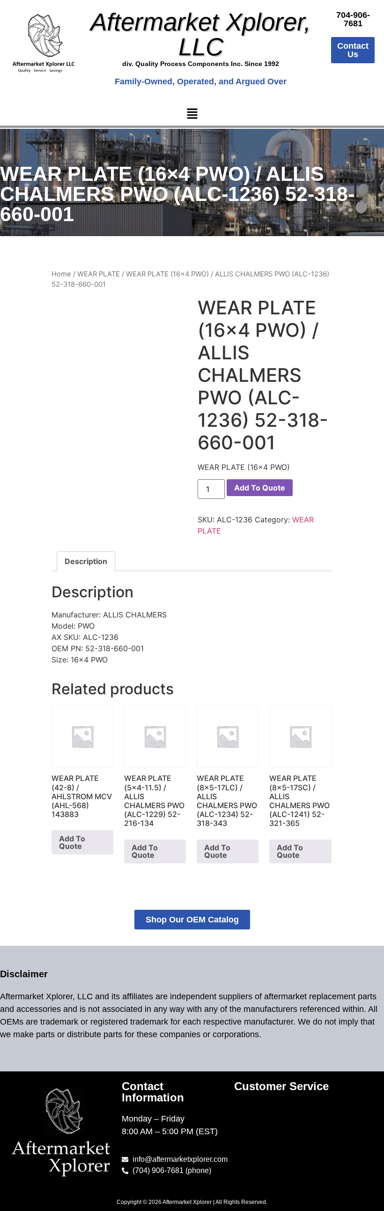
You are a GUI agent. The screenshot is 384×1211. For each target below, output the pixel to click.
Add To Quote (259, 487)
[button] (192, 114)
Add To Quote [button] (72, 842)
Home (61, 274)
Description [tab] (86, 561)
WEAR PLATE (98, 274)
